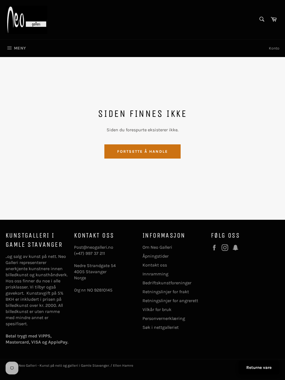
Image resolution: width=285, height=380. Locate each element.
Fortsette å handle (142, 151)
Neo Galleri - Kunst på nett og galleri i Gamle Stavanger (64, 365)
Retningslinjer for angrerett (170, 300)
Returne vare (259, 367)
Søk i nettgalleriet (160, 327)
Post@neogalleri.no (93, 247)
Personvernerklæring (163, 318)
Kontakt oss (154, 265)
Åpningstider (155, 256)
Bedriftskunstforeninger (166, 282)
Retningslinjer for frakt (165, 291)
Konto (274, 48)
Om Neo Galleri (157, 247)
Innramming (155, 274)
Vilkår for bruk (156, 309)
